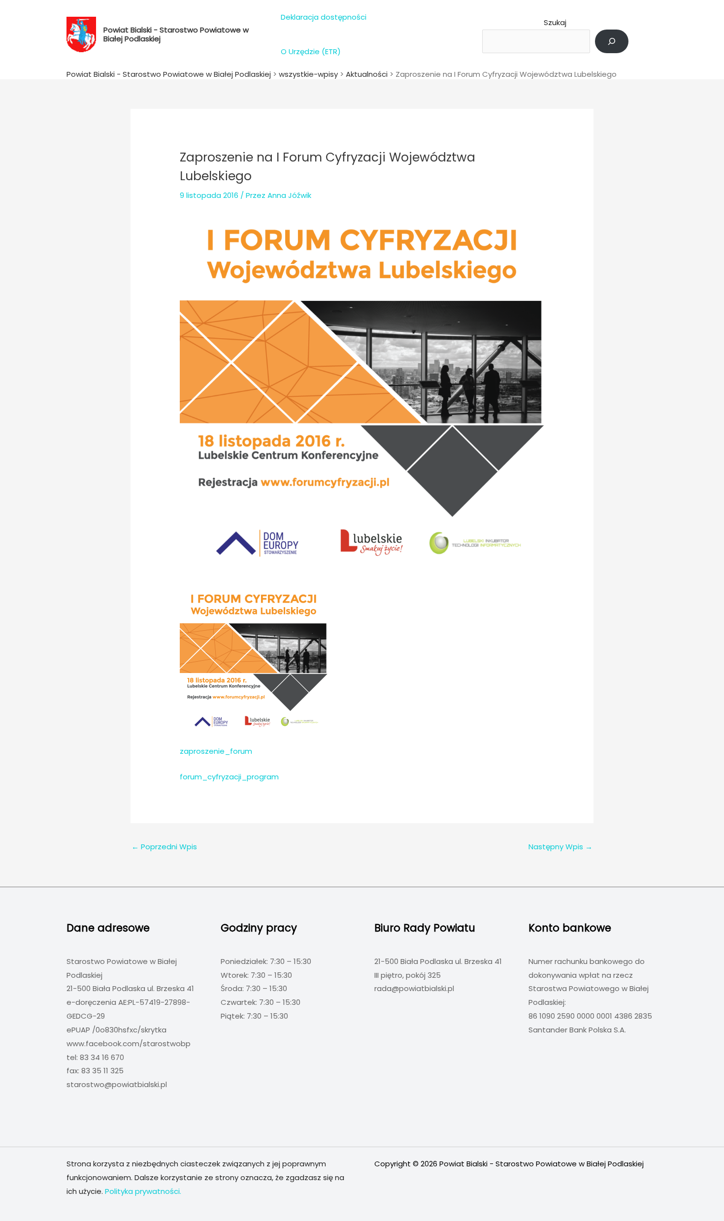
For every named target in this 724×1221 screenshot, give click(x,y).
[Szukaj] (611, 41)
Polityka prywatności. (143, 1191)
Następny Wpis (560, 846)
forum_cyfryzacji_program (229, 776)
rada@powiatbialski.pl (414, 988)
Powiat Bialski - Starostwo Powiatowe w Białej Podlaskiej (176, 34)
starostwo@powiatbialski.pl (116, 1084)
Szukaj (555, 22)
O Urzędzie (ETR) (311, 51)
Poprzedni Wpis (164, 846)
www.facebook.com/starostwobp (128, 1043)
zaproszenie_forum (216, 751)
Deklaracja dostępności (323, 17)
